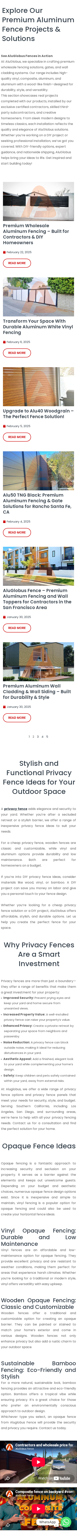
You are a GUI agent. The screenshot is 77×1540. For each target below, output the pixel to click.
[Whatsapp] (66, 1522)
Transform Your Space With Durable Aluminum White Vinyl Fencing (38, 327)
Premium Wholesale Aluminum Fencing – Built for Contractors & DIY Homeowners (36, 234)
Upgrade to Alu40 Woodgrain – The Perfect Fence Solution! (38, 414)
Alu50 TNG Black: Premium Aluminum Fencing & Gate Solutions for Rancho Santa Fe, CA (37, 503)
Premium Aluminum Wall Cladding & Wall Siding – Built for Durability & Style (37, 691)
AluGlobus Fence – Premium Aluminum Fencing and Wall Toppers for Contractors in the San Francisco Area (37, 599)
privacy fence (15, 809)
